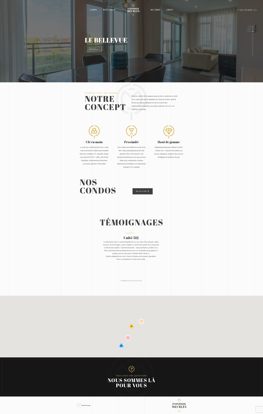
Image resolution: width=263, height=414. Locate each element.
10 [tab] (135, 280)
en (255, 10)
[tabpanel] (131, 252)
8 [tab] (132, 280)
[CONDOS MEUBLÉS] (133, 15)
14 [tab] (141, 280)
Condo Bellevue (93, 49)
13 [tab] (139, 280)
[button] (252, 26)
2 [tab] (122, 280)
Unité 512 (131, 237)
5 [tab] (127, 280)
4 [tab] (125, 280)
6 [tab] (128, 280)
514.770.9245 (246, 10)
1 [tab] (121, 280)
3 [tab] (124, 280)
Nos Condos (155, 10)
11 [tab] (136, 280)
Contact (170, 10)
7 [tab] (130, 280)
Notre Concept (109, 10)
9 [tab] (133, 280)
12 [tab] (138, 280)
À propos (93, 10)
